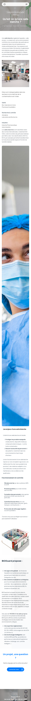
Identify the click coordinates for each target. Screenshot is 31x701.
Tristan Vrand (8, 26)
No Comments (23, 26)
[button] (26, 4)
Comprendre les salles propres (15, 12)
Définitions (15, 15)
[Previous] (2, 75)
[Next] (29, 75)
